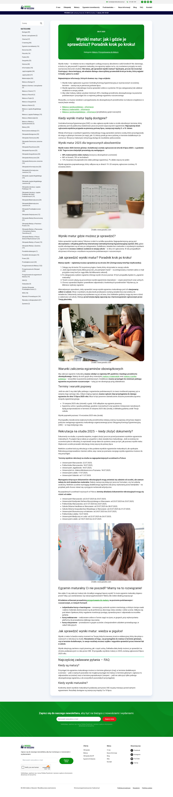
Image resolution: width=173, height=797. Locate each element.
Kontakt (149, 7)
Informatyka (26, 68)
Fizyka (24, 57)
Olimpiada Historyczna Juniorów (32, 161)
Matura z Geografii (28, 102)
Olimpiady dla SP (88, 756)
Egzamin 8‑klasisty (89, 759)
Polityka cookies (147, 788)
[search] (41, 23)
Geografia (25, 60)
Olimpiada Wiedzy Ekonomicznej (32, 218)
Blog (135, 7)
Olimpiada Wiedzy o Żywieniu (31, 246)
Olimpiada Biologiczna (29, 134)
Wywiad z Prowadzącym (30, 296)
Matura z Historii (27, 105)
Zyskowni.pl (96, 788)
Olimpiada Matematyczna (30, 200)
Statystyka (25, 284)
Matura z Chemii (27, 91)
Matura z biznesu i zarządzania (32, 85)
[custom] (142, 2)
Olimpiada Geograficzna (29, 154)
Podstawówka (108, 7)
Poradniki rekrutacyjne (29, 255)
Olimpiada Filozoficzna (29, 147)
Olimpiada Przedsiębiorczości (31, 209)
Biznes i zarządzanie (28, 35)
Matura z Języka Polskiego (30, 114)
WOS (23, 293)
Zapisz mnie (66, 761)
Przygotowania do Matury (30, 265)
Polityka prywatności (123, 788)
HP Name (19, 703)
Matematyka (26, 78)
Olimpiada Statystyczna (29, 214)
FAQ (141, 7)
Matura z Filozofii (27, 94)
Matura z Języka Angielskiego (31, 109)
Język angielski (27, 71)
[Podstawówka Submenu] (114, 7)
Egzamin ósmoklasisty (91, 7)
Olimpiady (67, 7)
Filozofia (24, 53)
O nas (58, 7)
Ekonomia (25, 50)
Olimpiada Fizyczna (28, 150)
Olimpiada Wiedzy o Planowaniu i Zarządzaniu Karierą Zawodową (32, 231)
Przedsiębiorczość (28, 262)
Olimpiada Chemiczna (29, 138)
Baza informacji (124, 7)
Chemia (24, 39)
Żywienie (25, 303)
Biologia (24, 32)
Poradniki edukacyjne (29, 251)
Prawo (24, 258)
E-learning (25, 43)
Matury (76, 7)
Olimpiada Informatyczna (30, 167)
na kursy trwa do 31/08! (86, 13)
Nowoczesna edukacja (29, 131)
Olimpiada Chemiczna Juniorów (32, 141)
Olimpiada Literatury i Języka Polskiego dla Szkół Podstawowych (31, 194)
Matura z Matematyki (29, 118)
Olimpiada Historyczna (29, 157)
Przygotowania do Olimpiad (31, 269)
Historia (24, 64)
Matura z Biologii (27, 82)
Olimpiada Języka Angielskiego (32, 176)
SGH (23, 280)
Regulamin (136, 788)
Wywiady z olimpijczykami (30, 300)
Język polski (26, 75)
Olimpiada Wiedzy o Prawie (30, 242)
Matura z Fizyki (27, 98)
